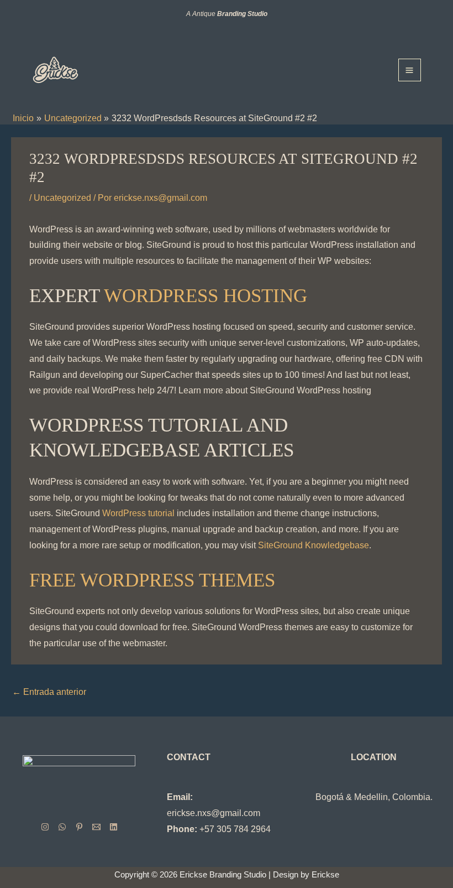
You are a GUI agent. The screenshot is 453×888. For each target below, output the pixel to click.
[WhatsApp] (62, 827)
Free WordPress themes (152, 580)
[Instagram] (45, 827)
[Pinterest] (79, 827)
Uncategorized (62, 197)
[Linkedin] (113, 827)
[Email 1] (96, 827)
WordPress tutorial (138, 513)
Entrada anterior (49, 692)
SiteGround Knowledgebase (313, 545)
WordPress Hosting (205, 296)
